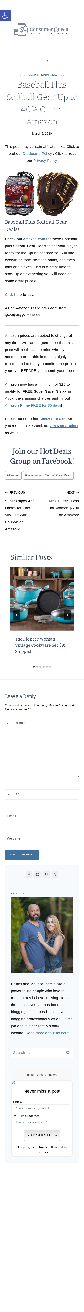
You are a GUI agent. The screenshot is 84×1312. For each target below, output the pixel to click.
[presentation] (42, 599)
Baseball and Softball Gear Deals (48, 475)
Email (13, 816)
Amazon (13, 475)
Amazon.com (34, 239)
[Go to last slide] (16, 615)
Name (13, 794)
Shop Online (29, 75)
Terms (39, 1074)
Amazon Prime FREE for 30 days (33, 405)
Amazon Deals (51, 419)
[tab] (34, 667)
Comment (16, 723)
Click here (13, 295)
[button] (5, 15)
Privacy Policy (45, 160)
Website (14, 838)
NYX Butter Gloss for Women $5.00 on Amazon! (64, 504)
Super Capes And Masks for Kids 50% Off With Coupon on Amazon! (20, 511)
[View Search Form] (46, 61)
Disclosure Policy (38, 154)
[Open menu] (38, 61)
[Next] (67, 615)
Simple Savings (52, 75)
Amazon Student (64, 426)
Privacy (52, 1074)
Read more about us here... (48, 1033)
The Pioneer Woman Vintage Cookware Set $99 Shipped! (41, 645)
